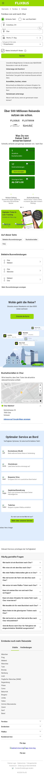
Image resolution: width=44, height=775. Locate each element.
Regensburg (5, 682)
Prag (3, 657)
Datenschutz (21, 763)
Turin (3, 667)
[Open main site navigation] (3, 3)
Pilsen (3, 685)
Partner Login (12, 763)
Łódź (3, 676)
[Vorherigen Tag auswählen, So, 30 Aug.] (37, 38)
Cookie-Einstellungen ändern (24, 768)
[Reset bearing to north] (40, 391)
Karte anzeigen (19, 172)
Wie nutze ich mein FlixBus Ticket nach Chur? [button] (20, 585)
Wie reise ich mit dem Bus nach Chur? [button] (17, 568)
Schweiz (24, 9)
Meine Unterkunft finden (14, 51)
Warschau (4, 664)
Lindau (3, 698)
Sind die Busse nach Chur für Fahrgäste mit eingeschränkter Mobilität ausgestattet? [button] (19, 627)
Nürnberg (4, 673)
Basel (3, 713)
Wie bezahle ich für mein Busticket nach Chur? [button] (20, 606)
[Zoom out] (40, 388)
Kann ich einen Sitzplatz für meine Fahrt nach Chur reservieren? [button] (20, 599)
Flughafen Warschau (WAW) (11, 679)
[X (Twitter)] (23, 758)
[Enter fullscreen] (40, 395)
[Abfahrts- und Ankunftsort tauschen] (40, 28)
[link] (22, 331)
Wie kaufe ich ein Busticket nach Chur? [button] (17, 563)
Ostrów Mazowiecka (8, 704)
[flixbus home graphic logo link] (22, 3)
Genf (3, 710)
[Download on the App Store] (30, 748)
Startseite (5, 9)
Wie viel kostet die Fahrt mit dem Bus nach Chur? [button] (19, 579)
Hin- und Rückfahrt (29, 19)
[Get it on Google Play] (17, 748)
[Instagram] (21, 758)
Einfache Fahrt (11, 19)
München (4, 654)
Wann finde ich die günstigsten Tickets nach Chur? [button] (20, 612)
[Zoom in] (40, 385)
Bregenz (4, 695)
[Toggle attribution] (40, 401)
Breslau (4, 670)
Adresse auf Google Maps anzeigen (17, 419)
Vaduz (3, 701)
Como (3, 689)
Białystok (4, 692)
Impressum (13, 766)
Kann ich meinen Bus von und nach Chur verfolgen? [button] (18, 591)
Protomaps (26, 401)
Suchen (22, 56)
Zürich (3, 707)
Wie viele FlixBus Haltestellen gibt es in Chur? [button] (20, 573)
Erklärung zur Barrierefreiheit (27, 766)
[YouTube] (22, 758)
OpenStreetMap (34, 401)
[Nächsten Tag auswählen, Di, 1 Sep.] (40, 38)
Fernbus (15, 9)
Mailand (4, 661)
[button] (22, 25)
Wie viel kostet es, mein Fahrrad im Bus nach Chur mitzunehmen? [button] (20, 619)
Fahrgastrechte (32, 763)
